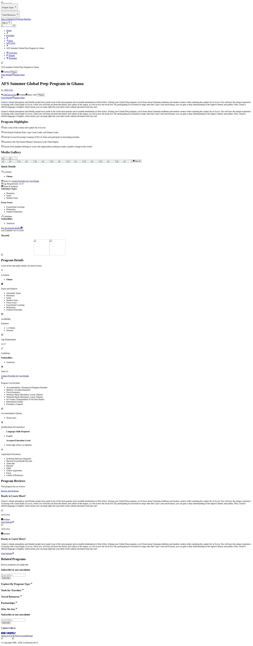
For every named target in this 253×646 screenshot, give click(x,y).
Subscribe (6, 578)
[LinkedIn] (13, 633)
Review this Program (10, 491)
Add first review (10, 95)
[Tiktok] (15, 633)
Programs (13, 58)
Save (14, 72)
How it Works (7, 19)
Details (12, 55)
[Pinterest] (10, 633)
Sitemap (29, 636)
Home (8, 30)
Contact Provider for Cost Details (25, 181)
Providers (10, 35)
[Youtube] (8, 633)
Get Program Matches (22, 19)
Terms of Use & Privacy (11, 636)
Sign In (5, 23)
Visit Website (6, 75)
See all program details (10, 228)
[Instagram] (6, 633)
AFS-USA (10, 43)
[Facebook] (2, 633)
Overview (13, 53)
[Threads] (4, 633)
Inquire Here (19, 75)
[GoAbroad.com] (6, 2)
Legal (23, 636)
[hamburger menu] (14, 25)
